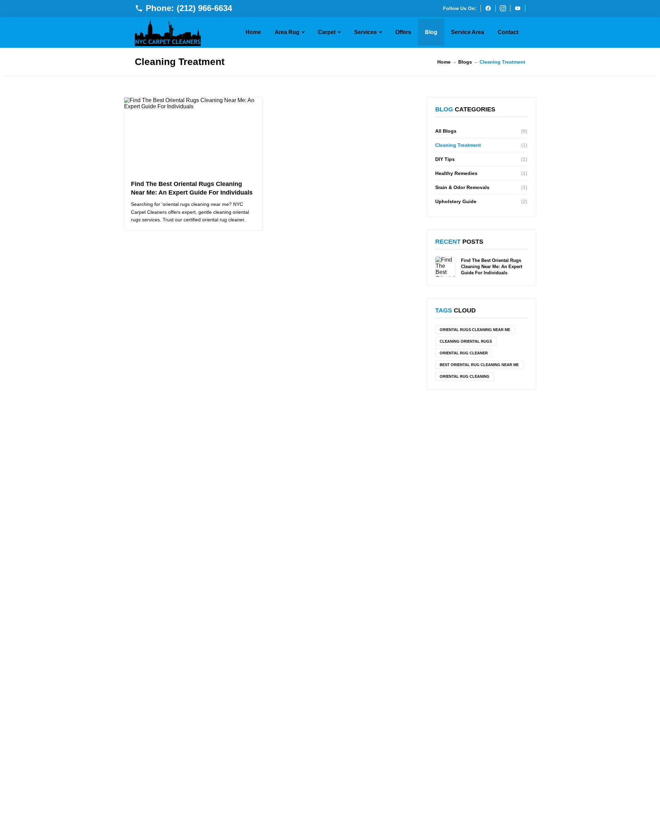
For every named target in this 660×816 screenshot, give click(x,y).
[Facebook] (488, 8)
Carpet (327, 32)
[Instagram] (502, 8)
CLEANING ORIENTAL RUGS (466, 341)
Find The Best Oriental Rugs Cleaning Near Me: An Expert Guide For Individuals (491, 266)
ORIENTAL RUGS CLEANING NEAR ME (475, 330)
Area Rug (287, 32)
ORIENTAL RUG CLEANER (464, 353)
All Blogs (481, 131)
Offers (403, 32)
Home (253, 32)
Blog (431, 32)
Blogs (465, 62)
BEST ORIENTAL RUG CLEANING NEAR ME (479, 365)
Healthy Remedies (481, 173)
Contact (508, 32)
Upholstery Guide (481, 201)
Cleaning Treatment (481, 145)
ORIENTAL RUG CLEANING (465, 376)
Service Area (467, 32)
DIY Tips (481, 159)
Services (365, 32)
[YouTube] (517, 8)
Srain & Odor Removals (481, 187)
